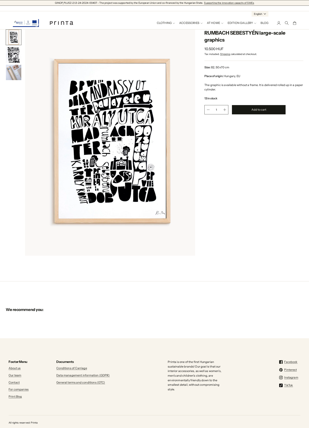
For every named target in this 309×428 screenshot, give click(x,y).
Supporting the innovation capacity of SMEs (229, 2)
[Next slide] (17, 88)
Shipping (225, 54)
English (258, 14)
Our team (15, 375)
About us (15, 368)
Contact (14, 382)
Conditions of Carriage (71, 368)
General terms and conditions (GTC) (80, 382)
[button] (13, 37)
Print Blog (15, 396)
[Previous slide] (10, 88)
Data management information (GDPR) (83, 375)
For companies (19, 389)
